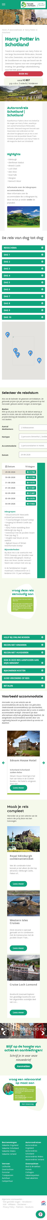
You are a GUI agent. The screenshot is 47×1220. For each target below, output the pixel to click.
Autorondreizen (16, 30)
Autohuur (6, 1178)
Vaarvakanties (31, 1178)
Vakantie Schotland (10, 1148)
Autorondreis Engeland (31, 1146)
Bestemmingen (9, 1142)
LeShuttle (6, 1166)
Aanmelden (23, 1066)
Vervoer (6, 1163)
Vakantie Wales (9, 1151)
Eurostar (6, 1172)
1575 (33, 482)
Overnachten (31, 1163)
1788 (33, 472)
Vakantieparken (32, 1175)
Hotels (28, 1169)
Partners (19, 1207)
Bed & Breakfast (32, 1166)
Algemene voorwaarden (12, 1199)
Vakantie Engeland (10, 1145)
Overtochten (7, 1169)
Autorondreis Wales (34, 1156)
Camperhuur (7, 1181)
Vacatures (29, 1207)
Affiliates (12, 1204)
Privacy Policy (8, 1207)
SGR (4, 1204)
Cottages (29, 1172)
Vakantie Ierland (9, 1154)
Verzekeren (27, 1202)
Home (4, 30)
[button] (39, 361)
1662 (33, 503)
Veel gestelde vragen (11, 1202)
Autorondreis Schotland (31, 1152)
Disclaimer (21, 1204)
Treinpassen (7, 1175)
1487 (33, 488)
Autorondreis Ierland (34, 1159)
